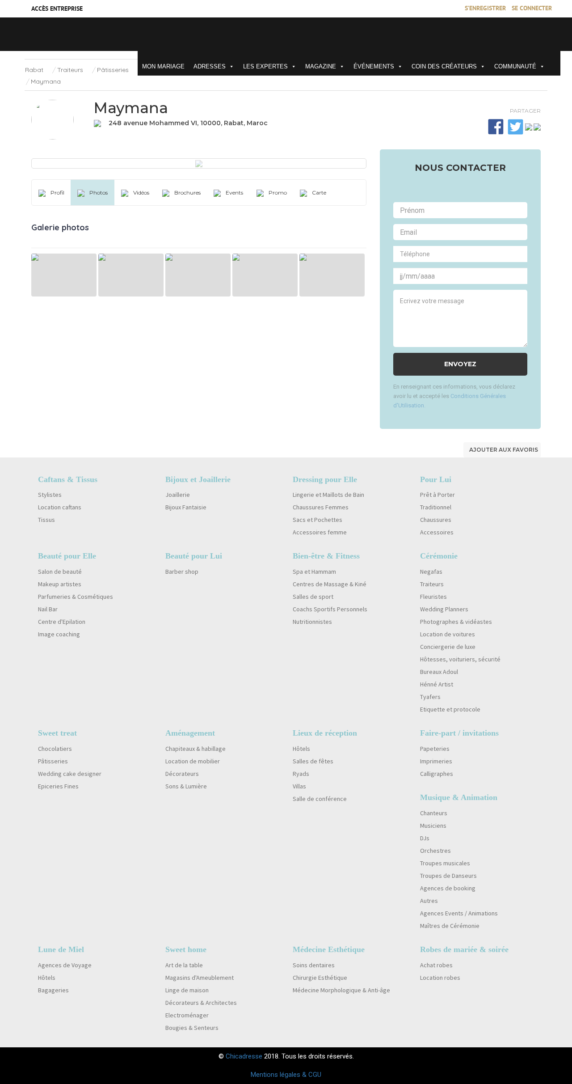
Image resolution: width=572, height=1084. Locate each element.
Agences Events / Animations (459, 913)
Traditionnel (435, 507)
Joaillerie (177, 495)
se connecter (532, 9)
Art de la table (184, 965)
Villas (299, 786)
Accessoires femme (320, 532)
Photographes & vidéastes (456, 622)
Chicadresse (244, 1056)
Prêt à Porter (437, 495)
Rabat (34, 70)
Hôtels (301, 749)
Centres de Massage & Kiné (329, 584)
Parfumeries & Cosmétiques (75, 597)
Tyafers (430, 697)
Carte (319, 192)
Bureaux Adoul (439, 672)
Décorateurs (182, 774)
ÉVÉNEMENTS (373, 66)
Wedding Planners (444, 609)
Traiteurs (70, 70)
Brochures (187, 192)
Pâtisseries (113, 70)
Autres (429, 901)
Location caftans (59, 507)
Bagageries (53, 990)
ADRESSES (209, 66)
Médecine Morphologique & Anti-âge (341, 990)
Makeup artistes (59, 584)
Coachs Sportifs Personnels (330, 609)
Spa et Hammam (314, 571)
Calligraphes (436, 774)
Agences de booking (447, 888)
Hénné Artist (436, 684)
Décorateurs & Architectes (201, 1003)
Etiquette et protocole (450, 709)
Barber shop (181, 571)
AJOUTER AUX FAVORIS (503, 449)
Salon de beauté (60, 571)
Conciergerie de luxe (447, 647)
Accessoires (437, 532)
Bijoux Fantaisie (185, 507)
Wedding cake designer (69, 774)
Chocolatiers (55, 749)
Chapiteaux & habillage (195, 749)
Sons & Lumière (186, 786)
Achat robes (436, 965)
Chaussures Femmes (321, 507)
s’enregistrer (485, 9)
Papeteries (435, 749)
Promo (278, 192)
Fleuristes (433, 597)
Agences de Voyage (65, 965)
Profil (57, 192)
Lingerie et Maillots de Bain (328, 495)
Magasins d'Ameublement (199, 978)
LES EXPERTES (265, 66)
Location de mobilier (192, 761)
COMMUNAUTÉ (515, 66)
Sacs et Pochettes (317, 520)
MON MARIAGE (163, 66)
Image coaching (59, 634)
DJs (424, 838)
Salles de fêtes (313, 761)
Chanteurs (433, 813)
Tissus (46, 520)
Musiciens (433, 825)
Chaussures (435, 520)
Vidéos (141, 192)
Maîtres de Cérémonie (449, 926)
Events (234, 192)
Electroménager (187, 1015)
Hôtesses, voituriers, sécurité (460, 659)
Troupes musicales (445, 863)
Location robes (440, 978)
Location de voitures (447, 634)
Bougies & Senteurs (192, 1028)
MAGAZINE (320, 66)
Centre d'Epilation (61, 622)
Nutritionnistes (312, 622)
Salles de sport (313, 597)
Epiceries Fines (58, 786)
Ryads (301, 774)
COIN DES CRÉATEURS (444, 66)
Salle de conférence (320, 799)
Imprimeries (436, 761)
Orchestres (435, 851)
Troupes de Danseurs (448, 876)
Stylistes (50, 495)
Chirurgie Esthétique (320, 978)
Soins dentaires (314, 965)
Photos (98, 192)
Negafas (431, 571)
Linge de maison (187, 990)
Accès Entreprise (57, 9)
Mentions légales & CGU (286, 1075)
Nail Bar (48, 609)
